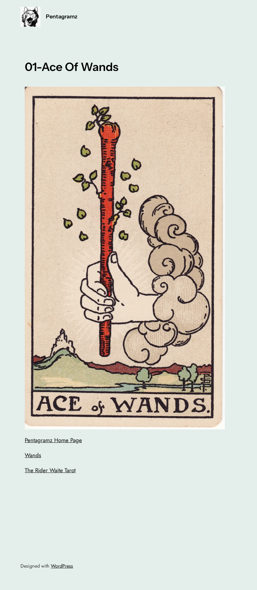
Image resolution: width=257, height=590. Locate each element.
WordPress (62, 566)
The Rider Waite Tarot (50, 470)
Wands (33, 455)
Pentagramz (61, 16)
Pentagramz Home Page (53, 440)
